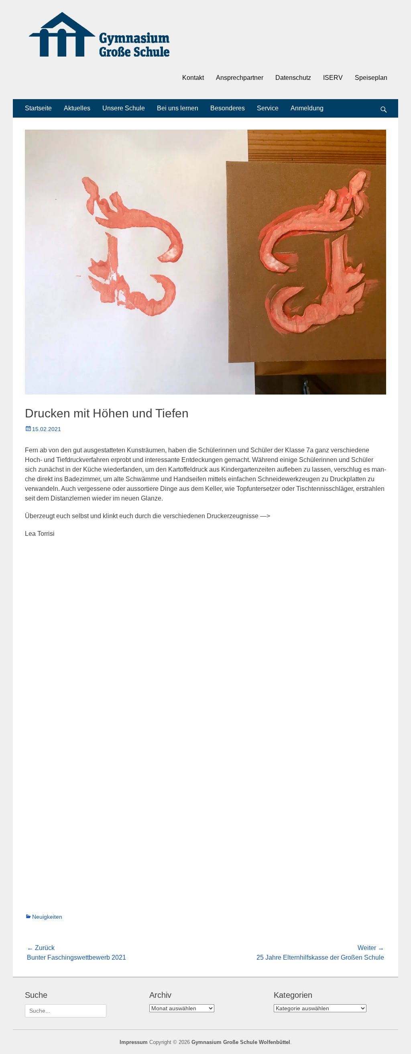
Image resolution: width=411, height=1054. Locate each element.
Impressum (134, 1042)
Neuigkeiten (47, 917)
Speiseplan (371, 77)
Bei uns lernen (177, 108)
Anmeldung (307, 108)
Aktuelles (77, 108)
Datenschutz (293, 77)
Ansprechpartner (239, 77)
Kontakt (193, 77)
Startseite (38, 108)
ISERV (333, 77)
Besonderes (227, 108)
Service (268, 108)
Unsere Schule (123, 108)
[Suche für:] (65, 1010)
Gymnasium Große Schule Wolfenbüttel (240, 1042)
